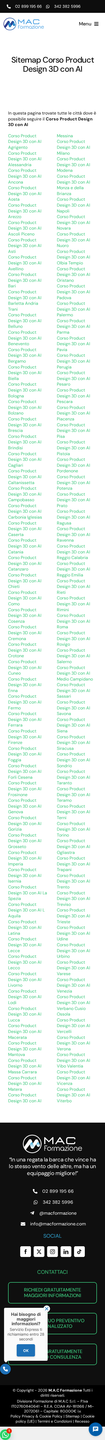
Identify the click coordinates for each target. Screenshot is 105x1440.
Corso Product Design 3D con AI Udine (73, 933)
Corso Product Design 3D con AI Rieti (73, 586)
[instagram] (52, 1251)
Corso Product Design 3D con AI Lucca (24, 1014)
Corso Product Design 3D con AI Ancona (24, 176)
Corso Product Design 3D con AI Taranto (73, 777)
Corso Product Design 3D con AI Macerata (24, 1031)
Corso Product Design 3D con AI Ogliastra (73, 846)
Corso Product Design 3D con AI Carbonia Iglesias (25, 511)
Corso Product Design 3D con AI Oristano (73, 274)
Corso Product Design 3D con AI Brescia (24, 424)
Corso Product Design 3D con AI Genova (24, 806)
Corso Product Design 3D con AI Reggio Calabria (73, 551)
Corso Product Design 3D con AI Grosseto (24, 840)
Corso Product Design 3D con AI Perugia (73, 361)
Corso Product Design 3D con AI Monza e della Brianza (73, 184)
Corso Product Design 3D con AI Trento (73, 881)
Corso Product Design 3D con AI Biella (24, 372)
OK (26, 1350)
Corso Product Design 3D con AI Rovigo (73, 638)
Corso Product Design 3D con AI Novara (73, 222)
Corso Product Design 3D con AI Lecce (24, 944)
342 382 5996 (67, 6)
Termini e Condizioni (54, 1421)
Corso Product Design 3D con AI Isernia (24, 875)
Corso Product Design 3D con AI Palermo (73, 309)
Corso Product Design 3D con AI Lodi (24, 996)
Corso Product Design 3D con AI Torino (73, 829)
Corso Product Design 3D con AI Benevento (24, 338)
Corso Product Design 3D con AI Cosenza (24, 615)
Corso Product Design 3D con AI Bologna (24, 389)
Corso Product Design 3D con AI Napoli (73, 205)
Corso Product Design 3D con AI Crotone (24, 650)
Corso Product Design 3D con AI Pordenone (73, 465)
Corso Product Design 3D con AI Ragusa (73, 517)
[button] (5, 1434)
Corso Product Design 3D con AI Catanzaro (24, 563)
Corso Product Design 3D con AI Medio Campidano (75, 673)
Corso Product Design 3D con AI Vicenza (73, 1077)
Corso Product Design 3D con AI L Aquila (26, 910)
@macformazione (58, 1213)
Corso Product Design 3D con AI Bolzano (24, 407)
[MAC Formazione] (52, 1136)
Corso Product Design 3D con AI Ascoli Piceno (24, 228)
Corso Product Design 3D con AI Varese (73, 968)
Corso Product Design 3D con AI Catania (24, 545)
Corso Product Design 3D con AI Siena (73, 725)
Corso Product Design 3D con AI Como (24, 598)
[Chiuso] (46, 1308)
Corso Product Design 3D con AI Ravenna (73, 534)
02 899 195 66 (28, 6)
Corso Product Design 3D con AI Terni (73, 811)
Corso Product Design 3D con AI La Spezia (27, 892)
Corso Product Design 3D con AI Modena (73, 164)
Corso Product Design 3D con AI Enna (24, 684)
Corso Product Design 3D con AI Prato (73, 499)
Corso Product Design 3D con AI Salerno (73, 655)
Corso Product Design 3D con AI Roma (73, 621)
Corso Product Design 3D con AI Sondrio (73, 759)
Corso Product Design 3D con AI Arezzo (24, 210)
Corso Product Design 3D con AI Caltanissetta (24, 476)
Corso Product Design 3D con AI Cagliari (24, 459)
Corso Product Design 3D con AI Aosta (24, 193)
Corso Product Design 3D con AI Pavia (73, 343)
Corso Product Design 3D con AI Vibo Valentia (73, 1060)
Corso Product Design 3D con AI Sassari (73, 690)
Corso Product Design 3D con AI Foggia (24, 754)
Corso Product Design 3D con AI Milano (73, 147)
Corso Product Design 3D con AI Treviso (73, 898)
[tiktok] (79, 1251)
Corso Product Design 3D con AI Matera (24, 1083)
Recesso (82, 1421)
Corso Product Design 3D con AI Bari (24, 280)
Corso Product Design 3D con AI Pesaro (73, 378)
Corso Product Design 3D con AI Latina (24, 927)
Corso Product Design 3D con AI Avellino (24, 262)
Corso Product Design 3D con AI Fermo (24, 701)
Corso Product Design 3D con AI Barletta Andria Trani (24, 300)
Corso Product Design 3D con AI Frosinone (24, 788)
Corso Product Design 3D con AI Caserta (24, 528)
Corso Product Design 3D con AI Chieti (24, 580)
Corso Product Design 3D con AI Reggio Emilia (73, 569)
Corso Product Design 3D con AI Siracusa (73, 742)
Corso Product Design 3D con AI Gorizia (24, 823)
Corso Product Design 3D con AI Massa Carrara (24, 1066)
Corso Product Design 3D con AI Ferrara (24, 719)
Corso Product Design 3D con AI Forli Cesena (24, 771)
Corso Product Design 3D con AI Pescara (73, 395)
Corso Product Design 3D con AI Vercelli (73, 1025)
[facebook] (25, 1251)
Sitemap (72, 1416)
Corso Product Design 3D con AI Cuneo (24, 667)
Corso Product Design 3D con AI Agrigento (24, 141)
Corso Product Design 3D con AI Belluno (24, 320)
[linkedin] (66, 1251)
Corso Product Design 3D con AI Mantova (24, 1048)
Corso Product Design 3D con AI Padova (73, 291)
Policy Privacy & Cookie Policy (36, 1416)
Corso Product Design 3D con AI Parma (73, 326)
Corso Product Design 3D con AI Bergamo (24, 355)
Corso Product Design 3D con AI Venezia (73, 985)
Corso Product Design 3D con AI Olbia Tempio (73, 257)
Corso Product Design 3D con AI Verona (73, 1043)
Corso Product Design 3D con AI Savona (73, 707)
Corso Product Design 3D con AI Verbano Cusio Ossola (73, 1005)
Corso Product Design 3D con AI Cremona (24, 632)
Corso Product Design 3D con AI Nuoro (73, 239)
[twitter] (39, 1251)
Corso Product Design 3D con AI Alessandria (24, 159)
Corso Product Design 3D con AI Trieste (73, 915)
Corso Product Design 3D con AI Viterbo (73, 1095)
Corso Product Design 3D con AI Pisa (73, 430)
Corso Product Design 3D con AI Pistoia (73, 447)
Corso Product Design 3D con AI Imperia (24, 858)
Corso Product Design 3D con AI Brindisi (24, 442)
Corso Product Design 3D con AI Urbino (73, 950)
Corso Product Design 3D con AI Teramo (73, 794)
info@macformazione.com (58, 1224)
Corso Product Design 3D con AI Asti (24, 245)
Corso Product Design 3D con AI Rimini (73, 603)
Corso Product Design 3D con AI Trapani (73, 863)
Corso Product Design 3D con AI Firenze (24, 736)
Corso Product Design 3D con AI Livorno (24, 979)
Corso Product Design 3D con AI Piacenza (73, 413)
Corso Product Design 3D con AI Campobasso (24, 494)
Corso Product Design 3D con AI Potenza (73, 482)
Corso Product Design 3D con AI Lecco (24, 962)
